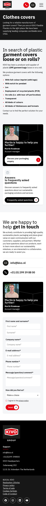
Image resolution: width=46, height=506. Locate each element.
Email (33, 5)
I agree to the (18, 401)
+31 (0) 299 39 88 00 (22, 272)
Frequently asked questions (20, 200)
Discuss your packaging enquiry (18, 159)
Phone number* (13, 361)
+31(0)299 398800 (11, 457)
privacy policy (24, 401)
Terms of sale (9, 488)
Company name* (13, 339)
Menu (41, 5)
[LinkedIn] (20, 500)
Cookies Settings (10, 491)
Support (6, 447)
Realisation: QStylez (11, 482)
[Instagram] (13, 500)
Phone (26, 5)
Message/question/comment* (19, 372)
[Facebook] (5, 500)
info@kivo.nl (18, 263)
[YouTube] (27, 500)
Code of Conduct (10, 494)
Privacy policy (9, 485)
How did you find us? (15, 390)
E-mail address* (13, 350)
